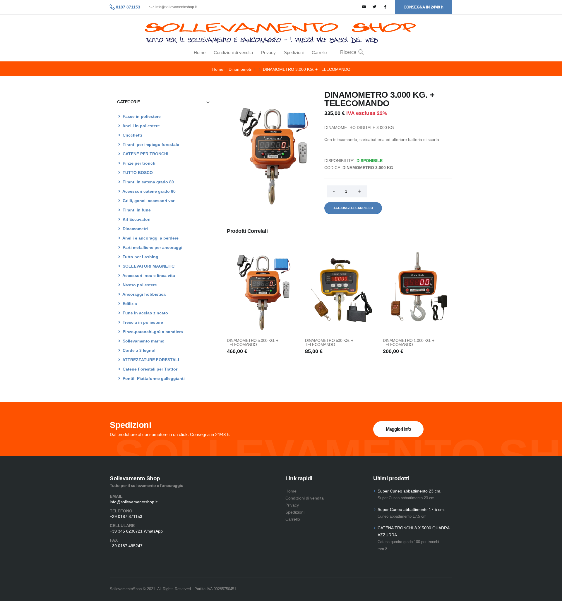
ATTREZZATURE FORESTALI (150, 359)
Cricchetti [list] (131, 135)
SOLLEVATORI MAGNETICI (148, 266)
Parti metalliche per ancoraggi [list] (151, 247)
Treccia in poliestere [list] (142, 322)
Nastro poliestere (139, 285)
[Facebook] (385, 7)
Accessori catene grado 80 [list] (148, 191)
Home (199, 52)
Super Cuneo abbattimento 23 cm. (409, 491)
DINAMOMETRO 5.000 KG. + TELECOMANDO (252, 342)
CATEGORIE (128, 101)
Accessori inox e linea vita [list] (148, 275)
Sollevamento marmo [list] (143, 341)
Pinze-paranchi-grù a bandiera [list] (152, 331)
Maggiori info (398, 429)
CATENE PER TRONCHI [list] (144, 153)
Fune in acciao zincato (144, 313)
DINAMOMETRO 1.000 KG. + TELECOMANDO (408, 342)
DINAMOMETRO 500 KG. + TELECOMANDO (329, 342)
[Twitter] (374, 7)
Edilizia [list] (129, 303)
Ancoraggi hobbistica (143, 294)
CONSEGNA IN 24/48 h (423, 7)
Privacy (268, 52)
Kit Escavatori (135, 219)
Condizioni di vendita (233, 52)
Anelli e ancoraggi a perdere (150, 238)
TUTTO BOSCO (137, 172)
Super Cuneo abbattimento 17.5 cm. (411, 509)
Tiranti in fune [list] (136, 210)
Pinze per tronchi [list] (139, 163)
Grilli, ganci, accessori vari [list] (148, 200)
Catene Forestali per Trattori (150, 369)
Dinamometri (240, 69)
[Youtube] (364, 7)
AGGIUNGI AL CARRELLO (353, 208)
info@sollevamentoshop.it (176, 7)
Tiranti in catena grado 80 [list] (147, 182)
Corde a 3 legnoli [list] (139, 350)
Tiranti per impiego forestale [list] (150, 144)
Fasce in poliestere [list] (141, 116)
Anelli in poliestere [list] (140, 125)
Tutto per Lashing (139, 256)
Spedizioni (294, 52)
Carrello (319, 52)
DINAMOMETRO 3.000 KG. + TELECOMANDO (306, 69)
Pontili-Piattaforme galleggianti (153, 378)
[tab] (164, 102)
